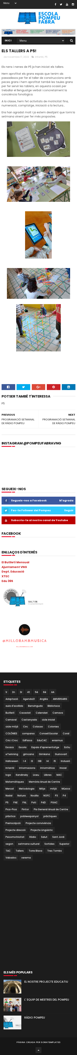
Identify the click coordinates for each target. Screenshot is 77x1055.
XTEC (5, 576)
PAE (15, 802)
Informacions (27, 768)
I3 (32, 761)
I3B (39, 761)
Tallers (20, 850)
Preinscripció (13, 823)
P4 (64, 795)
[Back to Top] (38, 1050)
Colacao (38, 726)
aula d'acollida (14, 706)
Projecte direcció (16, 830)
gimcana (28, 754)
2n (13, 692)
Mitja (42, 788)
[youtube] (67, 4)
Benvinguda (35, 706)
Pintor (25, 809)
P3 (56, 795)
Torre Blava (35, 850)
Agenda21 (29, 699)
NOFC (46, 795)
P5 (46, 57)
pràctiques (50, 816)
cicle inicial (48, 719)
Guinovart (61, 754)
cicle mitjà (12, 726)
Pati (33, 802)
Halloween (12, 761)
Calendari (42, 712)
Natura (21, 795)
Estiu (67, 747)
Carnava (58, 712)
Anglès (44, 699)
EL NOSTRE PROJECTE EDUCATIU (46, 982)
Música (66, 788)
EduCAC (42, 740)
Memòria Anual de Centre (44, 781)
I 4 (24, 761)
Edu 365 (7, 581)
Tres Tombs (54, 850)
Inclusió (65, 761)
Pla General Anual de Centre (51, 809)
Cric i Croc (12, 740)
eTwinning (12, 754)
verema (26, 857)
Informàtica (47, 768)
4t (28, 692)
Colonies (53, 726)
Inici (8, 40)
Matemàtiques (15, 781)
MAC (59, 775)
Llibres (48, 775)
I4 (47, 761)
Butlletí (10, 712)
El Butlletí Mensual (15, 562)
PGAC (54, 802)
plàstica (10, 816)
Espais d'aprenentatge (45, 747)
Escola (22, 747)
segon (9, 843)
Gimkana (44, 754)
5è (36, 692)
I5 (55, 761)
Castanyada (29, 719)
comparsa (28, 733)
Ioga (8, 775)
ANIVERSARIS (60, 699)
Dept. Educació (13, 572)
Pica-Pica (11, 809)
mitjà (53, 788)
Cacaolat (25, 712)
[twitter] (61, 4)
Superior (64, 843)
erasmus (57, 740)
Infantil (39, 57)
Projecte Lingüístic (42, 830)
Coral (66, 733)
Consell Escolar (48, 733)
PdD (43, 802)
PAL (24, 802)
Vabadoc (11, 857)
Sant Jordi (58, 837)
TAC (8, 850)
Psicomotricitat (15, 837)
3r (21, 692)
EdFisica (27, 740)
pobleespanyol (29, 816)
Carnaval (11, 719)
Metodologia (26, 788)
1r (6, 692)
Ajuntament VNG (14, 567)
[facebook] (55, 4)
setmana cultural (28, 843)
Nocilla (34, 795)
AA (52, 692)
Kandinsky (22, 775)
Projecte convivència (38, 823)
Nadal (9, 795)
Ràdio (32, 837)
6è (44, 692)
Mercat (10, 788)
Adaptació (12, 699)
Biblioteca (54, 706)
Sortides (49, 843)
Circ (25, 726)
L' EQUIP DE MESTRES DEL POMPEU (46, 1000)
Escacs (10, 747)
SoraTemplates (50, 1042)
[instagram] (72, 4)
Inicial (63, 768)
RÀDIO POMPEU (34, 1018)
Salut (44, 837)
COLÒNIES (11, 733)
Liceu (36, 775)
